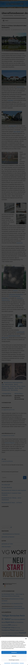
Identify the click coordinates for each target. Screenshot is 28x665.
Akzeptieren (14, 652)
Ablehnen (14, 656)
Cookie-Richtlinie (7, 663)
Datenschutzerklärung (15, 663)
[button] (26, 638)
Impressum (22, 663)
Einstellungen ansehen (14, 660)
